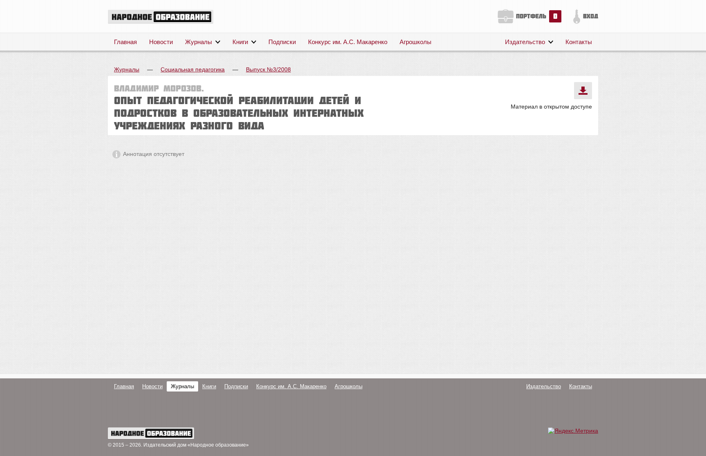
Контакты (578, 41)
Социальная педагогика (193, 69)
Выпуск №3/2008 (268, 69)
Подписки (282, 41)
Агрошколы (415, 41)
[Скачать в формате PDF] (583, 90)
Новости (161, 41)
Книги (240, 41)
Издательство (525, 41)
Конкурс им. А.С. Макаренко (347, 41)
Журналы (198, 41)
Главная (125, 41)
